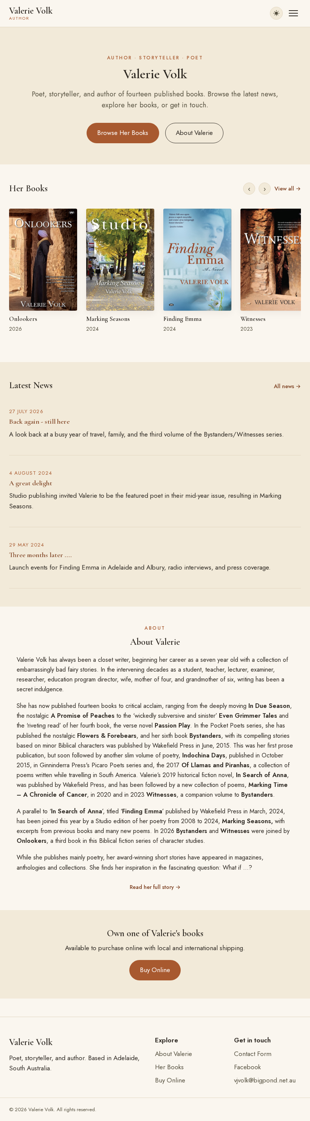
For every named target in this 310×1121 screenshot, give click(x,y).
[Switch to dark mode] (276, 13)
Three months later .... (40, 555)
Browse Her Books (122, 132)
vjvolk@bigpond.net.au (265, 1080)
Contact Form (252, 1053)
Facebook (247, 1066)
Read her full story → (155, 887)
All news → (287, 386)
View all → (287, 188)
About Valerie (194, 132)
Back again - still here (39, 421)
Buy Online (155, 969)
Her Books (169, 1066)
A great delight (30, 483)
